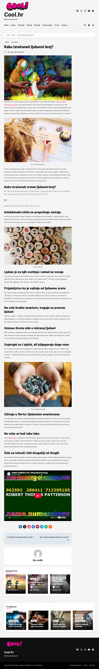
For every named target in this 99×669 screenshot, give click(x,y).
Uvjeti (85, 665)
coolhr (12, 52)
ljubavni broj (12, 438)
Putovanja (79, 618)
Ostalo (64, 25)
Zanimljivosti (57, 580)
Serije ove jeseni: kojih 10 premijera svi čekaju (16, 626)
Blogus (28, 665)
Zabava (34, 621)
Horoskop (14, 42)
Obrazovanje (47, 25)
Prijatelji (21, 25)
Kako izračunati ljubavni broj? (28, 47)
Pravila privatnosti (76, 665)
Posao (56, 25)
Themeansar (37, 665)
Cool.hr (13, 14)
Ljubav (13, 25)
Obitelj (29, 25)
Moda (6, 25)
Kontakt (92, 665)
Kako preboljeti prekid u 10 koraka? (36, 584)
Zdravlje (37, 25)
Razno (56, 621)
